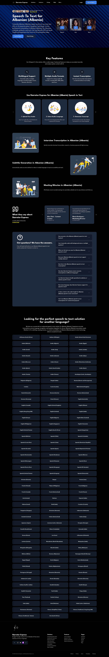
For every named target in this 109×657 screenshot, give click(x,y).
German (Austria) (54, 393)
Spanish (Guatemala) (26, 454)
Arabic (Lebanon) (54, 355)
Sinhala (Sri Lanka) (26, 578)
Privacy (77, 653)
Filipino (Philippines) (54, 485)
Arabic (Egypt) (83, 343)
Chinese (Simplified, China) (54, 609)
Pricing (48, 2)
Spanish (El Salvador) (82, 467)
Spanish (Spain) (54, 448)
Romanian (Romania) (54, 572)
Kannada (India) (83, 529)
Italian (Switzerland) (54, 516)
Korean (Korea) (26, 535)
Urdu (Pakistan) (54, 603)
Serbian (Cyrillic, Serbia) (26, 584)
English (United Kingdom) (54, 405)
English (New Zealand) (83, 417)
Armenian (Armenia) (54, 510)
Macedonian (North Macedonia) (54, 541)
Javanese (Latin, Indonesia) (54, 523)
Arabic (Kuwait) (26, 355)
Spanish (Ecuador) (26, 448)
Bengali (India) (54, 380)
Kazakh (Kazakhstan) (26, 529)
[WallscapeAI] (20, 642)
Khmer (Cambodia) (54, 529)
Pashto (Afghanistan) (54, 566)
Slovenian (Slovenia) (83, 578)
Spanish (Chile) (54, 436)
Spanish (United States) (26, 473)
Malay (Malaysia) (82, 547)
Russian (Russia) (83, 572)
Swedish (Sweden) (54, 584)
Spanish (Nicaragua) (26, 461)
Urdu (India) (26, 603)
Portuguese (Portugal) (26, 572)
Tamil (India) (54, 591)
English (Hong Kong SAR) (26, 411)
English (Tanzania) (83, 423)
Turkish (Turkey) (54, 597)
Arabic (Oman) (54, 362)
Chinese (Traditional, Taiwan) (26, 615)
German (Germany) (26, 399)
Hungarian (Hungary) (26, 510)
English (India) (83, 411)
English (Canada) (26, 405)
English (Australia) (83, 399)
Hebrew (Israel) (26, 504)
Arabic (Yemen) (54, 374)
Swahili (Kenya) (83, 584)
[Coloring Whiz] (22, 642)
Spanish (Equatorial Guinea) (83, 448)
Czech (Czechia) (54, 386)
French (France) (83, 492)
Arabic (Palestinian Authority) (83, 362)
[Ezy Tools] (17, 642)
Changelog (88, 653)
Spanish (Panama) (54, 461)
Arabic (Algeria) (54, 343)
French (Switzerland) (54, 492)
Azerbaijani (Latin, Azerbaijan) (83, 374)
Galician (54, 498)
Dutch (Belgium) (54, 560)
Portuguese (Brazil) (83, 566)
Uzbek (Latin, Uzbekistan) (83, 603)
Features (41, 2)
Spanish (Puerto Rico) (26, 467)
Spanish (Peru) (83, 461)
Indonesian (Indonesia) (83, 510)
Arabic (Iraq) (54, 349)
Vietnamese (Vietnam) (26, 609)
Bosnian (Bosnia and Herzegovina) (83, 380)
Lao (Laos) (54, 535)
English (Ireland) (54, 411)
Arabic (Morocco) (26, 362)
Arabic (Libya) (83, 355)
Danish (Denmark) (26, 393)
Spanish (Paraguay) (54, 467)
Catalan (26, 386)
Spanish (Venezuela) (83, 473)
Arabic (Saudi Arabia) (54, 368)
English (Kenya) (26, 417)
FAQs (54, 2)
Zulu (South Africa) (54, 615)
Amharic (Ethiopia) (54, 337)
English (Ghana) (83, 405)
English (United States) (26, 430)
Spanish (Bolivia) (26, 436)
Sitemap (94, 653)
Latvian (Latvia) (26, 541)
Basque (54, 479)
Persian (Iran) (82, 479)
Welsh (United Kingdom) (83, 386)
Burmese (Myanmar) (54, 553)
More (60, 2)
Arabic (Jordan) (83, 349)
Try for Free (91, 2)
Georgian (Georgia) (83, 523)
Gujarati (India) (83, 498)
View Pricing (30, 36)
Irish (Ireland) (26, 498)
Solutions (33, 2)
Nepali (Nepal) (26, 560)
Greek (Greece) (54, 399)
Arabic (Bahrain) (26, 343)
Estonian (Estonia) (26, 479)
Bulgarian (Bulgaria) (26, 380)
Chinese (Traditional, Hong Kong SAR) (83, 609)
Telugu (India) (83, 591)
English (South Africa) (54, 430)
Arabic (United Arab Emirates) (83, 337)
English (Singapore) (54, 423)
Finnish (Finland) (26, 485)
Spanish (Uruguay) (54, 473)
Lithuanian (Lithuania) (83, 535)
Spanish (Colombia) (83, 436)
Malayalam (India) (83, 541)
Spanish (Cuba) (54, 442)
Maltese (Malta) (26, 553)
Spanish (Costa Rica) (26, 442)
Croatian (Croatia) (83, 504)
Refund (72, 653)
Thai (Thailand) (26, 597)
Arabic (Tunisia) (26, 374)
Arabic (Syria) (82, 368)
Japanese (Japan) (26, 523)
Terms (82, 653)
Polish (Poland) (26, 566)
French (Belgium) (83, 485)
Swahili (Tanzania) (26, 591)
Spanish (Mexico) (83, 454)
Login (81, 2)
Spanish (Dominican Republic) (83, 442)
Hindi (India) (54, 504)
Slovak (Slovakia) (54, 578)
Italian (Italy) (82, 516)
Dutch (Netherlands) (83, 560)
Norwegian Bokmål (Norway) (82, 553)
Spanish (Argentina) (83, 430)
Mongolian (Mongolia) (26, 547)
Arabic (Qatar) (26, 368)
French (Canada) (26, 492)
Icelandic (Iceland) (26, 516)
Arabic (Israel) (26, 349)
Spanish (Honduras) (54, 454)
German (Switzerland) (83, 393)
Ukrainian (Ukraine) (83, 597)
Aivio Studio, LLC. (30, 653)
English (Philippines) (26, 423)
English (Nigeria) (54, 417)
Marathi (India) (54, 547)
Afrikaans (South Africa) (26, 337)
